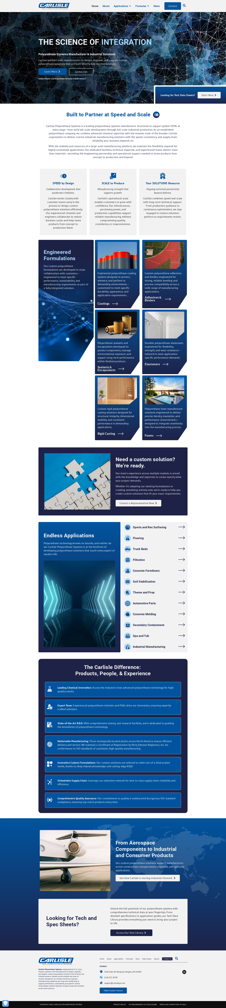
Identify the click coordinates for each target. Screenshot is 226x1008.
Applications (118, 959)
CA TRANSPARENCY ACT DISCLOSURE (143, 1004)
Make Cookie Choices (113, 990)
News (137, 959)
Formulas (129, 959)
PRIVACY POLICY (120, 1004)
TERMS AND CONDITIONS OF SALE (173, 1004)
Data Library (146, 959)
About (109, 959)
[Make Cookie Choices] (5, 1003)
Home (102, 959)
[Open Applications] (130, 6)
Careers (156, 959)
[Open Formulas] (148, 6)
